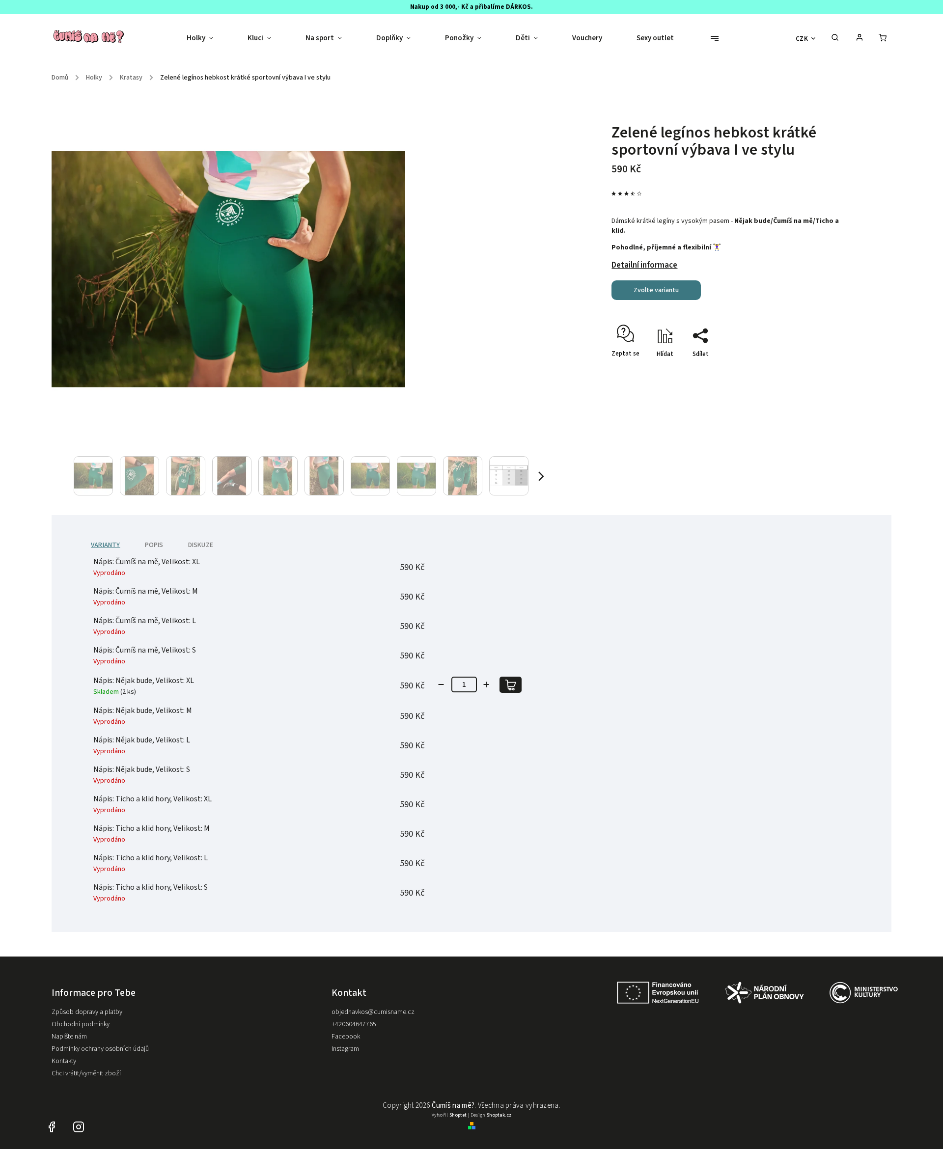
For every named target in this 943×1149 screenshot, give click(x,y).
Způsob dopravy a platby (87, 1012)
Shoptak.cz (499, 1115)
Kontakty (64, 1061)
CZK (802, 38)
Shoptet (458, 1115)
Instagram (345, 1049)
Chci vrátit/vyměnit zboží (86, 1073)
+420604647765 (354, 1024)
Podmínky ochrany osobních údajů (100, 1049)
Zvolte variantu (656, 290)
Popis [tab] (154, 545)
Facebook (346, 1036)
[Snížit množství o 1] (441, 684)
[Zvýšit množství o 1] (486, 684)
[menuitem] (208, 38)
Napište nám (69, 1036)
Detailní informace (644, 265)
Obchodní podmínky (81, 1024)
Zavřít (810, 371)
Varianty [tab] (105, 545)
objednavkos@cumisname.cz (373, 1012)
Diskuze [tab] (200, 545)
